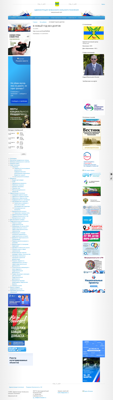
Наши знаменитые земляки (58, 18)
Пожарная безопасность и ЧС (20, 216)
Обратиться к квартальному (19, 198)
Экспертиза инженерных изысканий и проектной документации (19, 257)
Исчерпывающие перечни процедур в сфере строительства (21, 253)
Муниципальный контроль (19, 211)
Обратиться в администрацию (20, 196)
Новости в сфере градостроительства (17, 223)
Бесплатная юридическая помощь (19, 160)
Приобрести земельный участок (21, 247)
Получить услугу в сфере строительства (19, 250)
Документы (13, 178)
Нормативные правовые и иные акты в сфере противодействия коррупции (22, 204)
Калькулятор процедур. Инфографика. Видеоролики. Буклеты (20, 282)
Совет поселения (15, 165)
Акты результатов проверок (21, 176)
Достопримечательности (42, 18)
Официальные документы (19, 183)
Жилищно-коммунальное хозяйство (20, 162)
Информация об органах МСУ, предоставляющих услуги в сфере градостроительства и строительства (20, 228)
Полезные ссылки (17, 285)
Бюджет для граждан (18, 180)
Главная (13, 18)
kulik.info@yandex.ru (63, 392)
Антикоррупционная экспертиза (19, 208)
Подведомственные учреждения (21, 199)
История (30, 18)
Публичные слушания (18, 185)
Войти (103, 4)
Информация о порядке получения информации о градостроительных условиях (20, 234)
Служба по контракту (84, 18)
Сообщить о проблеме (19, 101)
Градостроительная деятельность (19, 221)
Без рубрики (43, 22)
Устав (13, 181)
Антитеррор (13, 158)
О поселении (21, 18)
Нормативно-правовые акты (22, 213)
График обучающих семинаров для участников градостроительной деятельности (20, 276)
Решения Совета (14, 163)
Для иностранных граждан (17, 219)
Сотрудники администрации (19, 195)
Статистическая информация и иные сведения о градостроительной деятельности (20, 270)
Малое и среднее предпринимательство (16, 288)
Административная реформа (20, 214)
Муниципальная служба (18, 218)
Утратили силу (16, 188)
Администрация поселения (17, 193)
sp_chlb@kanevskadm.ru (39, 397)
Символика (72, 18)
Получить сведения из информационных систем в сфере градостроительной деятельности (19, 263)
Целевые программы (18, 186)
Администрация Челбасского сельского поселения (56, 10)
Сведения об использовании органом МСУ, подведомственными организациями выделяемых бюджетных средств (22, 171)
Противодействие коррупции (20, 201)
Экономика (15, 166)
